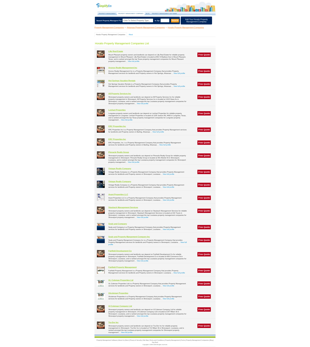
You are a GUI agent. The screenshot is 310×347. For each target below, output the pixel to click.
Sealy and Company (117, 224)
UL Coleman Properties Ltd (120, 280)
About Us (121, 340)
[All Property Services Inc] (101, 96)
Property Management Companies (130, 13)
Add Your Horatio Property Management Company (196, 20)
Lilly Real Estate (115, 51)
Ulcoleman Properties (118, 293)
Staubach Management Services (123, 207)
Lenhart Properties (117, 110)
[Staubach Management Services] (101, 210)
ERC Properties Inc (117, 126)
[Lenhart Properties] (101, 113)
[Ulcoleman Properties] (101, 296)
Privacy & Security (136, 340)
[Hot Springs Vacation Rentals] (101, 83)
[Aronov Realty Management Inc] (101, 70)
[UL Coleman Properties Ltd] (101, 283)
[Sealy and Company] (101, 226)
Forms (183, 340)
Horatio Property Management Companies (186, 28)
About (131, 34)
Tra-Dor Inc (113, 322)
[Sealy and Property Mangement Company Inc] (101, 239)
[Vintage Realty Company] (101, 171)
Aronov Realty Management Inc (122, 68)
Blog (148, 13)
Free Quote (204, 55)
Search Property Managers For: (109, 21)
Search (175, 21)
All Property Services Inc (119, 94)
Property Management (106, 5)
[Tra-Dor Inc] (101, 325)
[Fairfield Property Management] (101, 270)
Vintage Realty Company (119, 169)
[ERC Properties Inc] (101, 129)
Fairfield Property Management (122, 267)
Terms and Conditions (157, 340)
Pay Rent (155, 342)
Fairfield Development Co (120, 251)
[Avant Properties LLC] (101, 197)
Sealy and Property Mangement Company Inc (129, 237)
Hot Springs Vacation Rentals (121, 81)
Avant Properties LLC (118, 194)
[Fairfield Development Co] (101, 253)
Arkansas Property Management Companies (146, 28)
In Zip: (157, 21)
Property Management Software (164, 13)
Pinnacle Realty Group (118, 152)
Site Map (146, 340)
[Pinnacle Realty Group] (101, 155)
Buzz (127, 340)
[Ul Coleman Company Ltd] (101, 309)
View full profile (133, 61)
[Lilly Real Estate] (101, 54)
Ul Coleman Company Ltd (120, 306)
